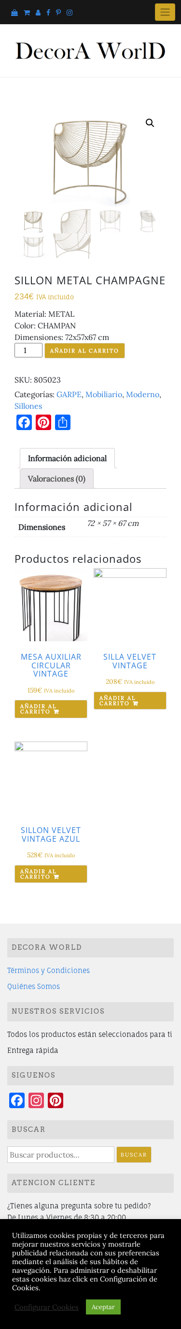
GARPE (69, 394)
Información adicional (67, 458)
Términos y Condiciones (48, 970)
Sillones (28, 406)
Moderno (142, 394)
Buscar (134, 1154)
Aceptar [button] (103, 1307)
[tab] (67, 458)
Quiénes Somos (33, 986)
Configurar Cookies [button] (46, 1307)
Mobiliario (103, 394)
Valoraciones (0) (56, 478)
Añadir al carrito (84, 350)
